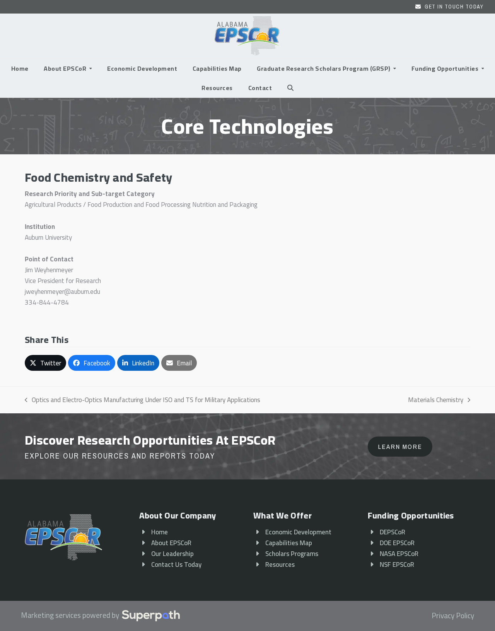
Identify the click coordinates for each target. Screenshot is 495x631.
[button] (290, 87)
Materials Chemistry (435, 399)
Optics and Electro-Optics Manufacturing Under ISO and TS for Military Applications (142, 399)
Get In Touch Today (454, 6)
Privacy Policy (453, 616)
